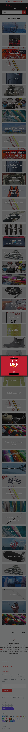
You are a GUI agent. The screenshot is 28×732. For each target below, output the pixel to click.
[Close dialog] (26, 357)
